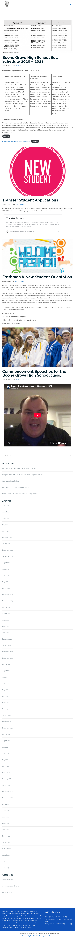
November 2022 (7, 658)
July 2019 (5, 861)
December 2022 (7, 652)
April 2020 (5, 829)
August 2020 (6, 804)
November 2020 (7, 798)
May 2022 (5, 690)
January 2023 (6, 645)
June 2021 (5, 753)
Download (6, 136)
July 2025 (5, 518)
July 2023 (5, 620)
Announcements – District (10, 886)
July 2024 (5, 569)
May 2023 (5, 626)
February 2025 (7, 537)
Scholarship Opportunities (10, 481)
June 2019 (5, 868)
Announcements (7, 879)
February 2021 (6, 779)
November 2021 (7, 728)
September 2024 (7, 556)
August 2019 (6, 855)
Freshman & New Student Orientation (37, 277)
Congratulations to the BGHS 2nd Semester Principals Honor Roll (22, 475)
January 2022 (6, 715)
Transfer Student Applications (30, 200)
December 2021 (7, 721)
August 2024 (6, 563)
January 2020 (6, 842)
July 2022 (5, 677)
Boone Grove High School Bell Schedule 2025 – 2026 (19, 494)
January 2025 (6, 544)
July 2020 (5, 810)
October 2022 (6, 664)
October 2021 (6, 734)
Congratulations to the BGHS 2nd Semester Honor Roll (19, 468)
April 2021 (5, 766)
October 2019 (6, 849)
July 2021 (5, 747)
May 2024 (5, 582)
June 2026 (5, 505)
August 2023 (6, 613)
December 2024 (7, 550)
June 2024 (5, 575)
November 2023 (7, 601)
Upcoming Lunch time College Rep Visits (15, 487)
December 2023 (7, 594)
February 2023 (7, 639)
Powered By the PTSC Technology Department (37, 936)
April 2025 (5, 531)
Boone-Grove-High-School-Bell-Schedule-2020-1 (16, 141)
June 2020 (5, 817)
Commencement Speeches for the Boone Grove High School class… (34, 373)
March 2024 (6, 588)
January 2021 (6, 785)
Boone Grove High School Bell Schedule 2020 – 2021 (30, 59)
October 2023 (6, 607)
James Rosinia (19, 65)
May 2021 (5, 760)
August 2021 (6, 741)
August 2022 (6, 671)
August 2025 (6, 512)
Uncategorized (7, 892)
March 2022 (6, 702)
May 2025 (5, 524)
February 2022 (7, 709)
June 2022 (5, 683)
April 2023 (5, 632)
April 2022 (5, 696)
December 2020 (7, 791)
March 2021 (6, 772)
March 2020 (6, 836)
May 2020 (5, 823)
